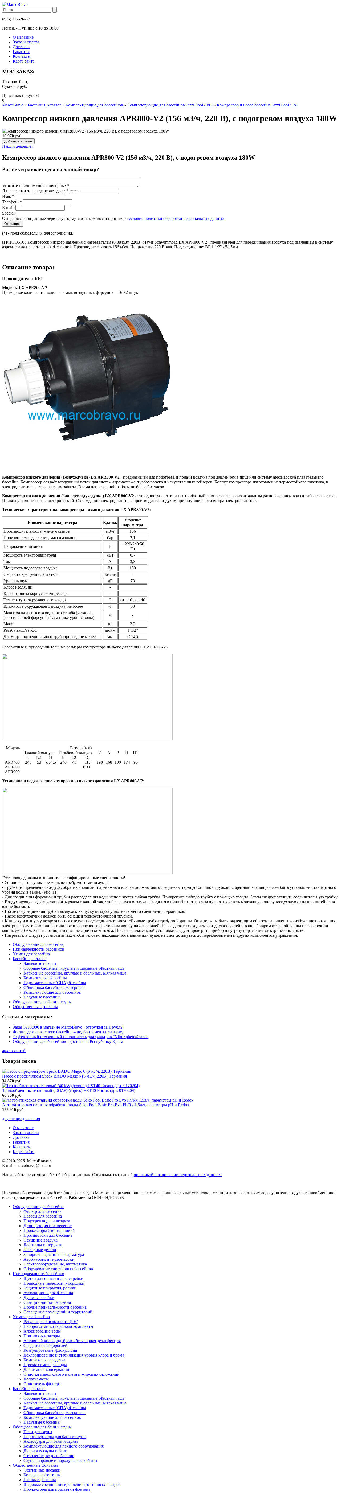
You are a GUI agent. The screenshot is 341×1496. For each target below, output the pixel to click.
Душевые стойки (38, 1297)
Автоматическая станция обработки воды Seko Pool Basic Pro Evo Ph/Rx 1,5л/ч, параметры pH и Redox (95, 1105)
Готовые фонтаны (39, 1479)
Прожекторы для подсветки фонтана (56, 1489)
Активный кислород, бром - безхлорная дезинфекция (72, 1340)
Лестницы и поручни (42, 1245)
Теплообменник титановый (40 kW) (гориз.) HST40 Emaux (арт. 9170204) (68, 1090)
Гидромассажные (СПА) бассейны (54, 1407)
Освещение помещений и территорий (57, 1312)
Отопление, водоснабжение (48, 1455)
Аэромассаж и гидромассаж (48, 1259)
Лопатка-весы (36, 1379)
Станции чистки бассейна (47, 1302)
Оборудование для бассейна (38, 1206)
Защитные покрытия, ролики (49, 1288)
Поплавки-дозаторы (41, 1336)
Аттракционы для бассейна (48, 1292)
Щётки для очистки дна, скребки (53, 1278)
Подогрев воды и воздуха (46, 1221)
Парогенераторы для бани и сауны (54, 1436)
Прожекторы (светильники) (48, 1230)
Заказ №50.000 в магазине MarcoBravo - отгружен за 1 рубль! (68, 1027)
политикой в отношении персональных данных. (178, 1174)
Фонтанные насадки (41, 1470)
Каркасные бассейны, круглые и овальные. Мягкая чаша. (75, 1403)
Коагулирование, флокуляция (50, 1350)
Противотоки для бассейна (47, 1235)
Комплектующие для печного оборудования (63, 1446)
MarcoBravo (12, 105)
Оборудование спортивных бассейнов (58, 1269)
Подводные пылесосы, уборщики (53, 1283)
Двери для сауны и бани (45, 1451)
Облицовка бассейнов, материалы (54, 1412)
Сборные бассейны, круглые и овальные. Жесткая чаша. (74, 1398)
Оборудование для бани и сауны (42, 1427)
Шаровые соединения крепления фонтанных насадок (72, 1484)
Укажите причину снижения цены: (35, 185)
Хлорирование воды (42, 1331)
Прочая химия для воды (45, 1364)
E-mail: (8, 207)
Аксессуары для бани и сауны (50, 1441)
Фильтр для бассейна (42, 1211)
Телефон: (12, 202)
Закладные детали (39, 1249)
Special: (8, 213)
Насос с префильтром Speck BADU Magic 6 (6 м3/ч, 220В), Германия (64, 1076)
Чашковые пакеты (39, 1393)
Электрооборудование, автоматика (55, 1264)
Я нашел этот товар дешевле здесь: (35, 190)
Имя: (8, 196)
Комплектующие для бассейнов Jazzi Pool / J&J (170, 105)
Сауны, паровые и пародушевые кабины (60, 1460)
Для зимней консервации (46, 1369)
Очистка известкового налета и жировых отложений (71, 1374)
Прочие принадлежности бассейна (55, 1307)
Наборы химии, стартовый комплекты (58, 1326)
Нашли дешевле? (17, 146)
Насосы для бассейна (42, 1216)
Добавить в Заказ (18, 141)
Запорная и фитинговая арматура (53, 1254)
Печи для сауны (37, 1431)
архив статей (14, 1050)
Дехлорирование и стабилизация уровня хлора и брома (73, 1355)
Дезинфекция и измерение (47, 1225)
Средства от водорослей (45, 1345)
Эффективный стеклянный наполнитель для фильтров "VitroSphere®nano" (80, 1036)
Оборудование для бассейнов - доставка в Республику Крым (68, 1041)
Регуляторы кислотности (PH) (50, 1321)
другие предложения (21, 1118)
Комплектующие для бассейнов (94, 105)
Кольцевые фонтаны (42, 1475)
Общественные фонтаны (35, 1465)
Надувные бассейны (41, 1422)
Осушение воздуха (40, 1240)
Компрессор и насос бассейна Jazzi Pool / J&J (257, 105)
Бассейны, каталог (44, 105)
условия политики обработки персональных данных (176, 218)
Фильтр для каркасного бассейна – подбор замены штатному (68, 1032)
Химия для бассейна (31, 1316)
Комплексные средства (44, 1360)
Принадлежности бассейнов (38, 1273)
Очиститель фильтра (42, 1384)
